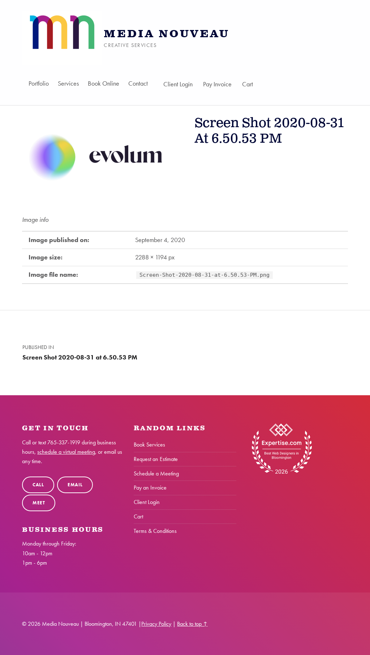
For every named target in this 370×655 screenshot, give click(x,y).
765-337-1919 (63, 442)
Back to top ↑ (192, 624)
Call (38, 485)
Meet (39, 503)
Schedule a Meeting (156, 473)
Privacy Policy (156, 624)
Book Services (149, 444)
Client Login (178, 84)
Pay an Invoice (150, 487)
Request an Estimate (156, 459)
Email (75, 485)
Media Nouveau (166, 34)
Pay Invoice (217, 84)
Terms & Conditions (155, 531)
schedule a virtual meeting (66, 452)
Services (68, 83)
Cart (247, 84)
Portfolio (39, 83)
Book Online (103, 83)
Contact (138, 83)
